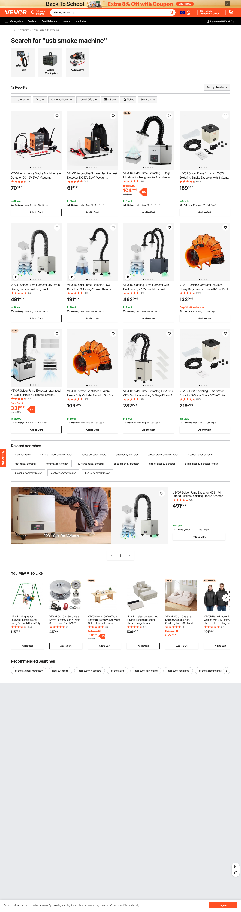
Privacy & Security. (131, 905)
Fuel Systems (53, 30)
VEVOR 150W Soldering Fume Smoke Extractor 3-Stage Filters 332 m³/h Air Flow (202, 395)
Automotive (25, 30)
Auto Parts (39, 30)
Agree (223, 905)
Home (13, 30)
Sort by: (211, 87)
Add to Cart (36, 212)
